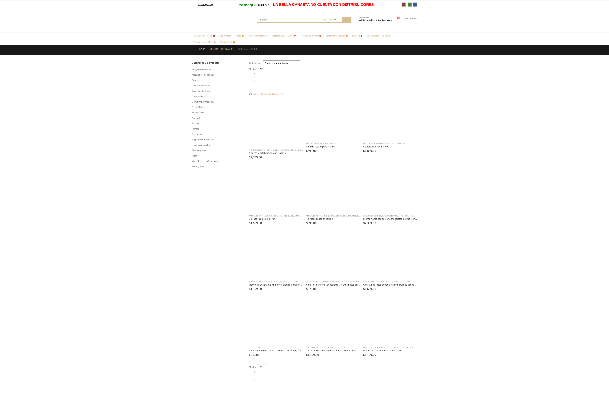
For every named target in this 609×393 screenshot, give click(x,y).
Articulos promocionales (203, 74)
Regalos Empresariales (203, 139)
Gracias (339, 282)
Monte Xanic (198, 112)
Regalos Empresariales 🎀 (284, 36)
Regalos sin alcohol (201, 145)
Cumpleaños (400, 144)
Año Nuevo (267, 150)
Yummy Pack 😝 (227, 42)
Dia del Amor (293, 216)
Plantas (195, 128)
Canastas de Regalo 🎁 (204, 36)
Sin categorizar (199, 150)
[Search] (346, 19)
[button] (250, 90)
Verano (195, 155)
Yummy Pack (198, 166)
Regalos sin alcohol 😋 (311, 36)
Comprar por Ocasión (203, 101)
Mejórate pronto (352, 282)
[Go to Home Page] (193, 49)
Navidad (196, 118)
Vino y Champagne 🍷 (258, 36)
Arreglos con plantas (259, 216)
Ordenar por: (255, 63)
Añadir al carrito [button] (298, 97)
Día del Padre (198, 107)
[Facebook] (415, 5)
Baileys (386, 36)
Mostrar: (253, 69)
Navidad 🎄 (357, 36)
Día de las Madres (328, 144)
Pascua (195, 123)
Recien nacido (198, 134)
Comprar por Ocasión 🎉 (337, 36)
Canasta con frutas (201, 85)
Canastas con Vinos (372, 216)
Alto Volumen (225, 36)
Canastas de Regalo (290, 150)
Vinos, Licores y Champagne (205, 161)
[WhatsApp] (410, 5)
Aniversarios (255, 150)
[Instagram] (404, 5)
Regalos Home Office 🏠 (205, 42)
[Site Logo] (214, 20)
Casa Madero (373, 36)
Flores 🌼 (240, 36)
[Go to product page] (276, 119)
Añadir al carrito (355, 97)
